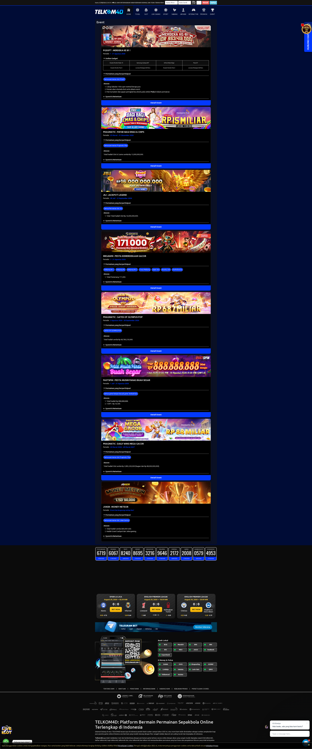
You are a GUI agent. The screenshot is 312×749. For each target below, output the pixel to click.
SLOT (146, 14)
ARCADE (183, 14)
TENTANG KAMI (108, 689)
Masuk (205, 3)
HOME (129, 14)
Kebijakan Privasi (212, 746)
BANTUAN (122, 689)
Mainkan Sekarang (202, 627)
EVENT (212, 14)
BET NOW (125, 609)
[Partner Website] (306, 29)
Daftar (213, 3)
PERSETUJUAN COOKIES (200, 689)
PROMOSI (203, 14)
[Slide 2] (155, 615)
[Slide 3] (156, 615)
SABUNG (175, 14)
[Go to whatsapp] (6, 742)
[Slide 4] (158, 615)
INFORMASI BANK (149, 689)
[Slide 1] (153, 615)
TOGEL (137, 14)
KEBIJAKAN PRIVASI (181, 689)
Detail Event (156, 103)
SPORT (165, 14)
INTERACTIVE (193, 14)
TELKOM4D (116, 731)
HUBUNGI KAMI (165, 689)
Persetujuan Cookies (125, 746)
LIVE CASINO (156, 14)
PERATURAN (134, 689)
